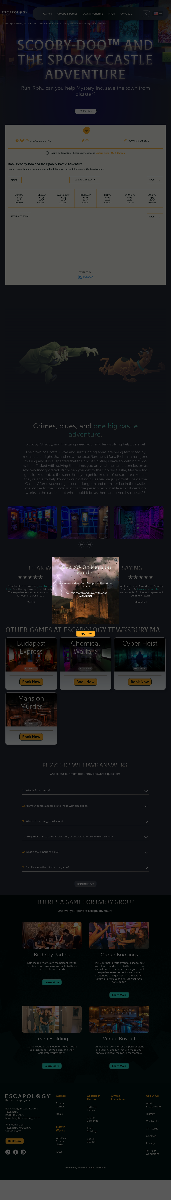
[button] (116, 560)
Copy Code (86, 633)
